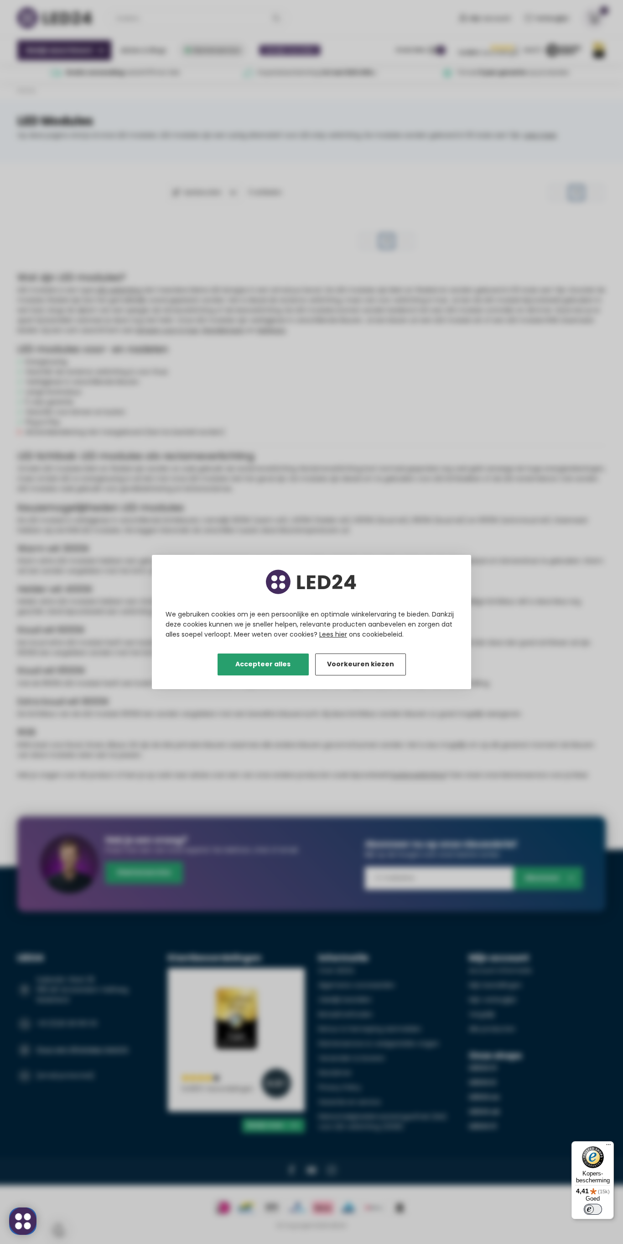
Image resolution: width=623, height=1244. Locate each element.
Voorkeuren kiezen (360, 664)
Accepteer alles (263, 664)
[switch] (593, 1209)
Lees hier (333, 634)
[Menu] (608, 1146)
